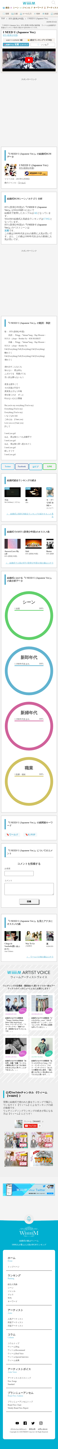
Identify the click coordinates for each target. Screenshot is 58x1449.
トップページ (13, 1267)
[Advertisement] (29, 112)
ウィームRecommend (16, 1350)
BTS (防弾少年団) (16, 19)
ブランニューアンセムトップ (20, 1402)
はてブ (36, 467)
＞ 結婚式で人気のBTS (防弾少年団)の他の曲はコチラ (29, 563)
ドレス (11, 1294)
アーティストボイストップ (19, 1378)
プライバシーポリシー (18, 1429)
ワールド (22, 183)
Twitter (8, 466)
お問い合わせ (43, 1429)
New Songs (12, 1381)
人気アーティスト (15, 1319)
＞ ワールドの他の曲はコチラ (39, 957)
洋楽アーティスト (15, 1326)
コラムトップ (13, 1343)
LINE (49, 466)
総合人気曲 (12, 1284)
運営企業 (32, 1429)
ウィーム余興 (13, 1360)
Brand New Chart (14, 1405)
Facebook (22, 466)
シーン (11, 1288)
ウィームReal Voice (16, 1353)
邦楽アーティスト (15, 1322)
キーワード (12, 1301)
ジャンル (11, 1291)
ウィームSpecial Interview (18, 1357)
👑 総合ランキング (39, 40)
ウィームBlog (13, 1347)
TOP (3, 18)
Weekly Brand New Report (18, 1408)
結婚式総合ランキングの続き (21, 480)
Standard (11, 1384)
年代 (10, 1298)
